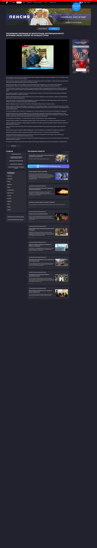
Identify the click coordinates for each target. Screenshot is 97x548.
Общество (13, 145)
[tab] (42, 28)
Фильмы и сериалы (38, 2)
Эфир (14, 2)
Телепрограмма (52, 2)
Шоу (24, 2)
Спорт (45, 2)
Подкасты (29, 2)
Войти (88, 2)
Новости (19, 2)
